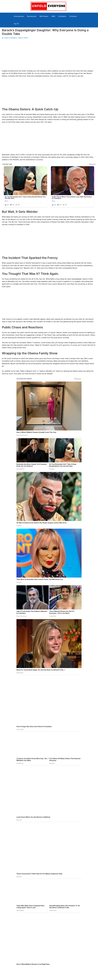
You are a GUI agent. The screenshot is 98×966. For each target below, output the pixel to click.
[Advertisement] (49, 55)
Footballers (62, 16)
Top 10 (16, 24)
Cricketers (73, 16)
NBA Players (43, 16)
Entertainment (19, 16)
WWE (53, 16)
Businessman (31, 16)
